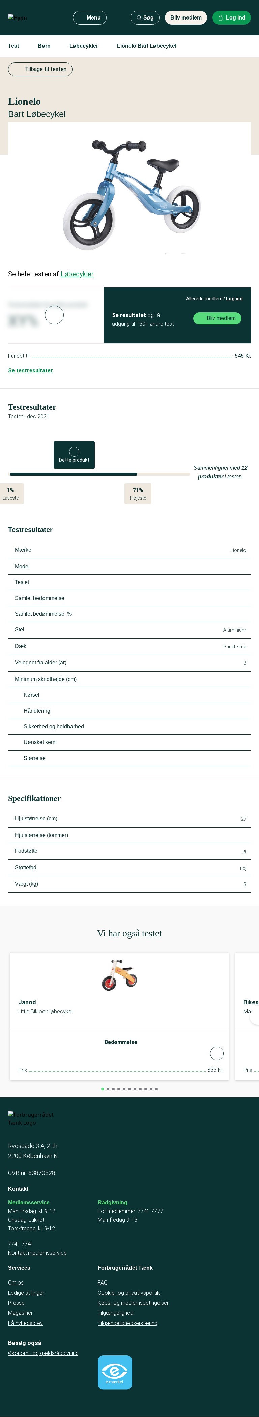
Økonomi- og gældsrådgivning (43, 1353)
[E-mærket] (115, 1372)
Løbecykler (83, 46)
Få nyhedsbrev (25, 1323)
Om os (16, 1282)
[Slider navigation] (102, 1089)
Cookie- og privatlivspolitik (129, 1293)
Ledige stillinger (26, 1293)
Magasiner (20, 1313)
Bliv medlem (186, 18)
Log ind (234, 298)
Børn (44, 46)
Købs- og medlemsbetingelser (133, 1303)
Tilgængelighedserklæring (127, 1323)
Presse (16, 1303)
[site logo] (35, 18)
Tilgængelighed (115, 1313)
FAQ (103, 1282)
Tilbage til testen (45, 69)
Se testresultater (30, 370)
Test (13, 46)
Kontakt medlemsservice (37, 1253)
